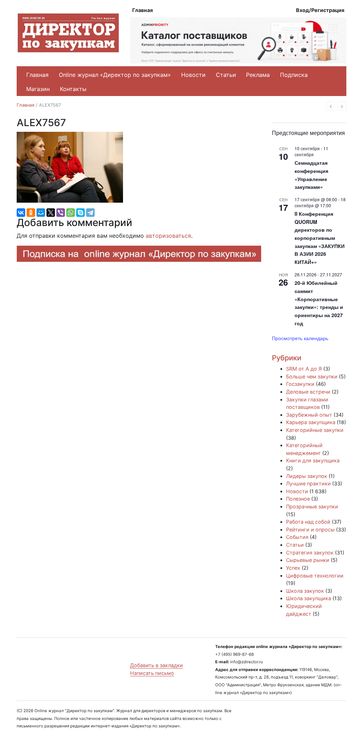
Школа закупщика (308, 598)
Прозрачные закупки (312, 506)
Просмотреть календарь (300, 338)
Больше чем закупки (311, 376)
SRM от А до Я (304, 369)
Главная (142, 10)
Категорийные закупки (315, 430)
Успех (293, 568)
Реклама (258, 74)
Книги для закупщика (313, 460)
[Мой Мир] (41, 212)
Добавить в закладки (156, 665)
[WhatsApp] (70, 212)
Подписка (294, 74)
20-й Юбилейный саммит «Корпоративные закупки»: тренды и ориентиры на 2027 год (319, 302)
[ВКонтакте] (21, 212)
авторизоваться (168, 235)
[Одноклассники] (31, 212)
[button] (330, 106)
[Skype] (80, 212)
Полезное (298, 499)
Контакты (73, 88)
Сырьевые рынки (307, 560)
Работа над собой (308, 522)
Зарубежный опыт (309, 415)
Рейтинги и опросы (310, 529)
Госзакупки (300, 384)
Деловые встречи (308, 392)
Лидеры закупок (306, 476)
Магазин (38, 88)
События (297, 537)
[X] (50, 212)
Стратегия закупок (310, 553)
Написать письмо (152, 673)
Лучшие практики (308, 483)
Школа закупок (305, 591)
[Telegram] (90, 212)
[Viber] (60, 212)
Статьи (226, 74)
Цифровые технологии (315, 576)
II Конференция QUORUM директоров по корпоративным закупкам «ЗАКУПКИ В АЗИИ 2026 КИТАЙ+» (320, 237)
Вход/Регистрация (320, 10)
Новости (193, 74)
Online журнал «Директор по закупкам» (115, 74)
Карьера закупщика (310, 422)
